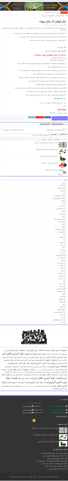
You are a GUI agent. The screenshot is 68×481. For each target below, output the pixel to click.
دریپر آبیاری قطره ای (60, 229)
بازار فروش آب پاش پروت (57, 124)
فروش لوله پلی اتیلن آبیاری (23, 363)
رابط (64, 234)
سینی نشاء (62, 253)
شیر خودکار (62, 265)
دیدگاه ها (50, 139)
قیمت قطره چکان (48, 374)
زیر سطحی (62, 242)
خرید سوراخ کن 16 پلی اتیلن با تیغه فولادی (47, 149)
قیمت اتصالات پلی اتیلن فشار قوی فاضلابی (35, 343)
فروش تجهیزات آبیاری (47, 360)
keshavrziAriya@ (38, 410)
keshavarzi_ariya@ (39, 413)
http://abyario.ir (58, 99)
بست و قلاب (62, 206)
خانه (67, 16)
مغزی (64, 304)
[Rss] (34, 420)
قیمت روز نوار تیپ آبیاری (47, 372)
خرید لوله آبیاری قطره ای (16, 354)
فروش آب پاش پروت (45, 124)
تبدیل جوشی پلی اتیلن (59, 219)
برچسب (44, 139)
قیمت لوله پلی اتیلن (25, 378)
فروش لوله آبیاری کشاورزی (45, 363)
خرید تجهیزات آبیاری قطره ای (18, 350)
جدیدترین (63, 139)
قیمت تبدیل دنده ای (38, 370)
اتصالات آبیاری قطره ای (59, 196)
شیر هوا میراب (61, 273)
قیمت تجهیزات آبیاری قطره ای (22, 369)
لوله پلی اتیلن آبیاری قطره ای (44, 386)
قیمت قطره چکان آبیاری (34, 375)
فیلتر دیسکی (62, 284)
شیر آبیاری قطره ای (60, 255)
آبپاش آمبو (62, 185)
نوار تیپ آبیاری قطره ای (59, 320)
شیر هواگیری (62, 276)
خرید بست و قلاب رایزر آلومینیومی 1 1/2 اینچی (46, 143)
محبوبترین (57, 139)
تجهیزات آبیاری (61, 222)
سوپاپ (63, 247)
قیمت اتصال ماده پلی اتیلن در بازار (57, 458)
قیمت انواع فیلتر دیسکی (23, 367)
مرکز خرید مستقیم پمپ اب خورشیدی (14, 129)
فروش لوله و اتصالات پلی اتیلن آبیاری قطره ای (54, 453)
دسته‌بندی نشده (60, 16)
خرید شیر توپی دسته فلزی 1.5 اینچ (49, 156)
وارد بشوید (34, 135)
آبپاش (63, 183)
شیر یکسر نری (61, 278)
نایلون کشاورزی (61, 309)
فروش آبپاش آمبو (11, 357)
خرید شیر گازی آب (55, 354)
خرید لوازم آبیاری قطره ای (40, 354)
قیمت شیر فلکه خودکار (32, 372)
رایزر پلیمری (62, 237)
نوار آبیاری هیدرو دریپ (59, 312)
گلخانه (63, 294)
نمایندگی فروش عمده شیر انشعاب (55, 129)
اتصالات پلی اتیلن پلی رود (58, 198)
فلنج (64, 281)
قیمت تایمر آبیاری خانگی (50, 370)
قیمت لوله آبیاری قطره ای (48, 378)
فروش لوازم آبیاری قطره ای (15, 360)
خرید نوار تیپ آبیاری (23, 357)
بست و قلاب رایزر (60, 209)
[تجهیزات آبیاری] (34, 6)
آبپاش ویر (62, 190)
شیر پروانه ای (62, 258)
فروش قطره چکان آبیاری (31, 360)
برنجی (63, 203)
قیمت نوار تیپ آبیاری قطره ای (17, 382)
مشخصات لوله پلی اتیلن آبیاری (11, 386)
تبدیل (63, 216)
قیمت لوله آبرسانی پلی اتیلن (18, 375)
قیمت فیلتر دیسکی (61, 375)
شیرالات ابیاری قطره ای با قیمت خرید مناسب (54, 464)
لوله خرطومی (62, 302)
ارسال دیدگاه (52, 25)
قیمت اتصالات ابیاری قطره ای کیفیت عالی (55, 456)
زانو (64, 240)
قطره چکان (62, 286)
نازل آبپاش (62, 307)
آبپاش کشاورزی (61, 188)
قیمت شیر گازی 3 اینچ (20, 372)
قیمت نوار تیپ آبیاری (39, 382)
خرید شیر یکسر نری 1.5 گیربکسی (52, 12)
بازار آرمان (34, 478)
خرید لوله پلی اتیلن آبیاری (57, 357)
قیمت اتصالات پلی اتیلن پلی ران (40, 367)
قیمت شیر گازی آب (10, 372)
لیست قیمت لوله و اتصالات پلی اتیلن (28, 386)
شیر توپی (63, 260)
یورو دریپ (62, 322)
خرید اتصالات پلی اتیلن (39, 350)
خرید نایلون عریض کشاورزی (37, 357)
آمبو (64, 193)
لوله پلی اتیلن (61, 299)
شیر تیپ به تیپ (61, 263)
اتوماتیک (63, 201)
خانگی (63, 224)
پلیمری (63, 211)
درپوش (63, 227)
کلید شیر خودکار (61, 291)
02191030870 (52, 113)
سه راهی (63, 245)
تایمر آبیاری (62, 214)
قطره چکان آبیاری (60, 289)
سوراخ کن (62, 250)
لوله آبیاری (62, 297)
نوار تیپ (63, 317)
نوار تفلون (62, 315)
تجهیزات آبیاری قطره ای (58, 350)
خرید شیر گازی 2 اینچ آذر (51, 170)
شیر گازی (63, 271)
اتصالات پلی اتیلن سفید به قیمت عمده (56, 466)
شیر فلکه (63, 268)
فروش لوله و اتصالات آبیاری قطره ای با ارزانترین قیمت (51, 461)
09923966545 (37, 406)
